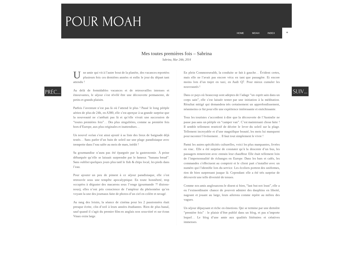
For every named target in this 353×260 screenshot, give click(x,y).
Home (240, 33)
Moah (255, 33)
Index (271, 33)
